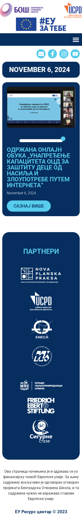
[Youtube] (75, 53)
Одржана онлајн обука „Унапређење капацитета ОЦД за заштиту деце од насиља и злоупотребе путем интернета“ (38, 167)
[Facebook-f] (52, 53)
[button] (76, 39)
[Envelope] (41, 53)
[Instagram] (63, 53)
